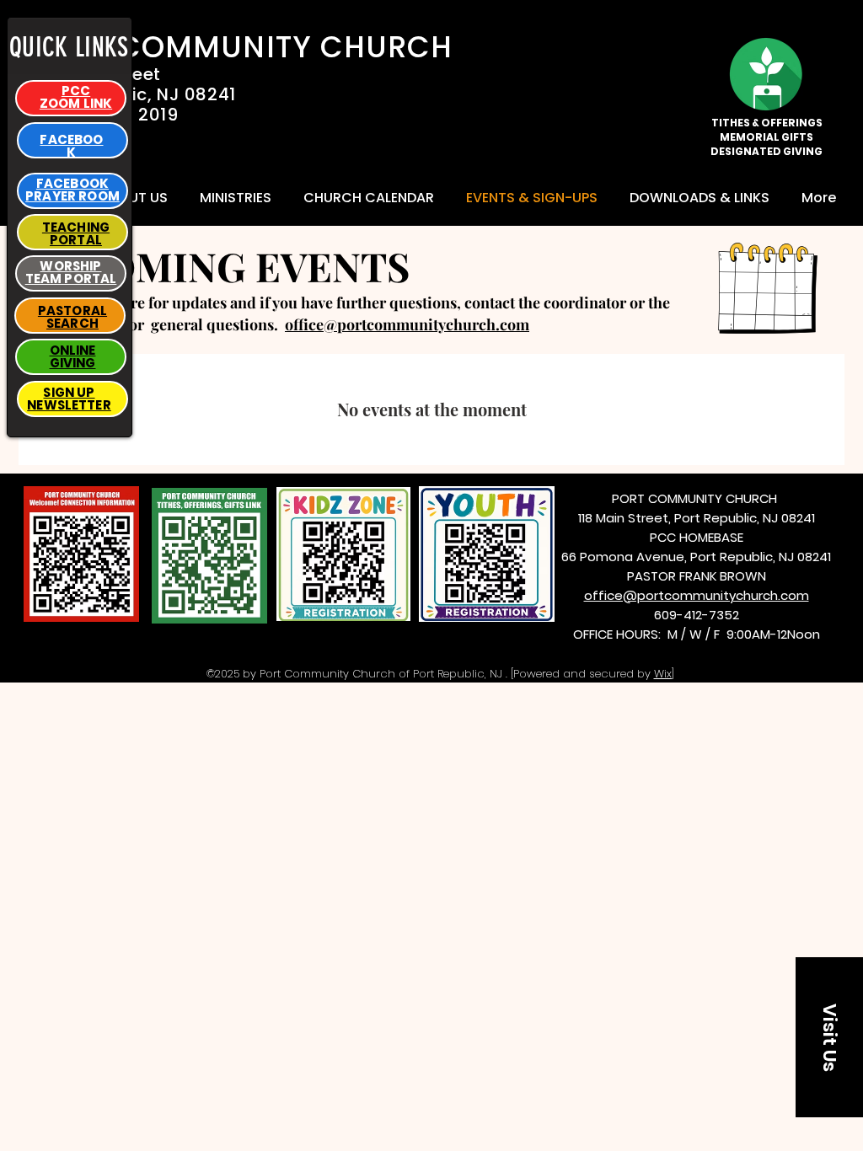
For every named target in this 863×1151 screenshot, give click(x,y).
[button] (699, 198)
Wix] (664, 674)
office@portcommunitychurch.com (407, 324)
